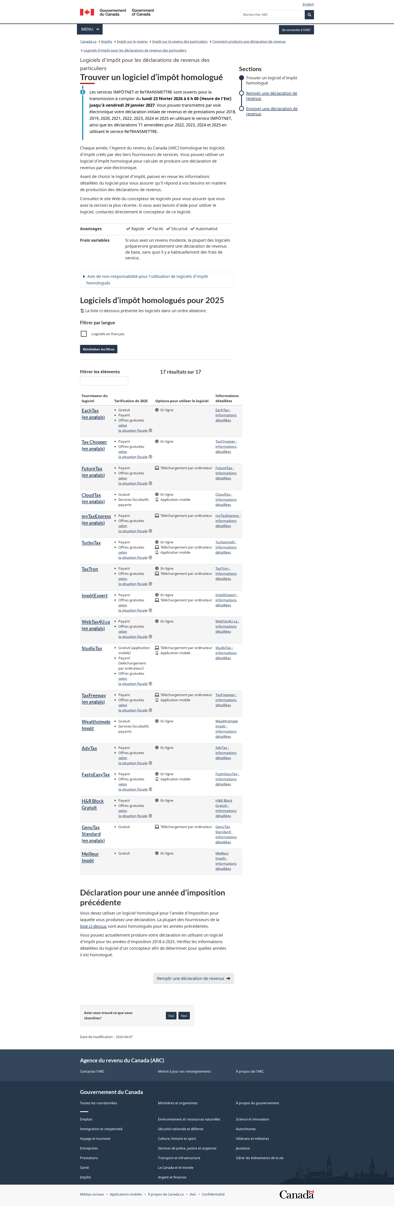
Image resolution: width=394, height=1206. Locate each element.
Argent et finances (172, 1177)
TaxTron (90, 569)
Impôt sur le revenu (132, 41)
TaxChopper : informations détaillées (226, 446)
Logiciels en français (108, 334)
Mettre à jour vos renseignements (184, 1071)
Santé (84, 1167)
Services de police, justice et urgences (187, 1148)
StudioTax (92, 648)
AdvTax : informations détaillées (226, 752)
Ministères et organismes (178, 1103)
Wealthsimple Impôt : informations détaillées (226, 729)
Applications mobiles (126, 1194)
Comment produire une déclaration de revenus (249, 41)
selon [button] (133, 428)
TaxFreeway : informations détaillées (226, 699)
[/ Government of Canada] (117, 13)
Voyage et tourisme (95, 1138)
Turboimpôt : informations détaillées (226, 547)
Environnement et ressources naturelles (189, 1119)
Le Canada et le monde (175, 1167)
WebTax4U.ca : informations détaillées (227, 626)
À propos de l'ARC (250, 1071)
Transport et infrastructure (179, 1158)
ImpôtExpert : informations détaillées (226, 600)
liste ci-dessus (93, 926)
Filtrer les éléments (100, 371)
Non (184, 1016)
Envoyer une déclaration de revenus (272, 111)
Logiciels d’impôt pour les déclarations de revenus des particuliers (135, 50)
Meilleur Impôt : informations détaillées (226, 861)
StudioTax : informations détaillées (226, 652)
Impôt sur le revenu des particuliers (180, 41)
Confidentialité (213, 1194)
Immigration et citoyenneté (101, 1129)
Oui (171, 1016)
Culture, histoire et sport (177, 1138)
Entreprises (89, 1148)
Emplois (86, 1119)
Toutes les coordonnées (98, 1103)
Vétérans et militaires (252, 1138)
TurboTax (91, 542)
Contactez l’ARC (92, 1071)
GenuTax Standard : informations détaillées (226, 834)
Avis (193, 1194)
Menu (92, 29)
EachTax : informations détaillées (226, 415)
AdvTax (89, 748)
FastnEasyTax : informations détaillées (227, 779)
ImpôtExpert (95, 595)
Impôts (106, 41)
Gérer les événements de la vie (259, 1158)
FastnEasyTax (96, 774)
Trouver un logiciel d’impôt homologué (271, 80)
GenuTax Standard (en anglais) (93, 834)
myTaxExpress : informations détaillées (228, 520)
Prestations (89, 1158)
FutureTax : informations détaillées (226, 473)
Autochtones (246, 1129)
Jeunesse (243, 1148)
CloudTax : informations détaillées (226, 499)
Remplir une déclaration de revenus (271, 96)
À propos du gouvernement (257, 1103)
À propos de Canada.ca (166, 1194)
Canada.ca (88, 41)
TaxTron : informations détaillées (226, 573)
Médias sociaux (92, 1194)
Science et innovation (252, 1119)
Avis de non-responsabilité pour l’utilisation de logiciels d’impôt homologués (147, 280)
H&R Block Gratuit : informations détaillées (226, 808)
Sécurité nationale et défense (180, 1129)
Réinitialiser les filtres (99, 349)
